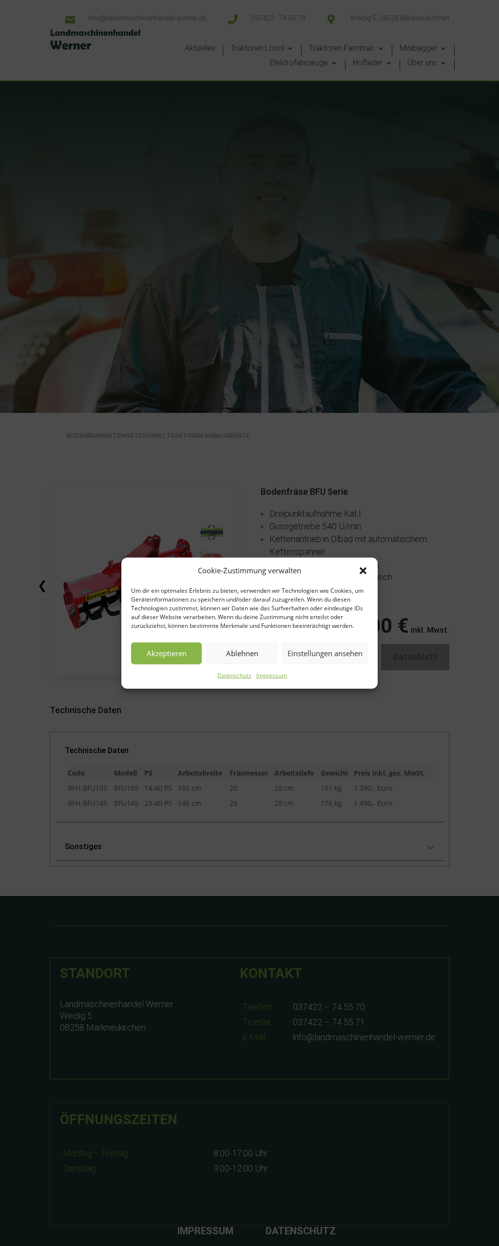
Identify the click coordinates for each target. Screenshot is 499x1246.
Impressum (271, 675)
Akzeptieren (167, 653)
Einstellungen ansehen (325, 653)
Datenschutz (234, 675)
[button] (363, 571)
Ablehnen (242, 653)
